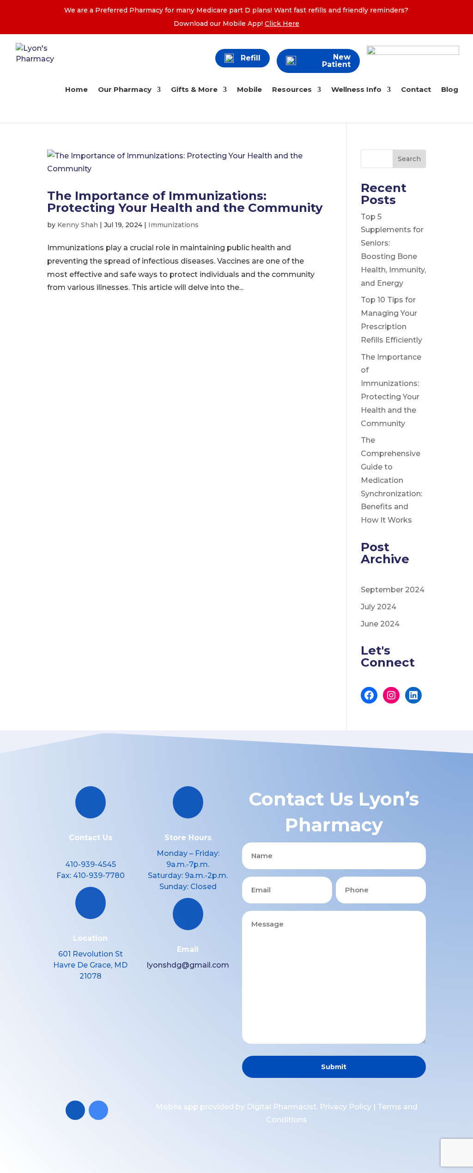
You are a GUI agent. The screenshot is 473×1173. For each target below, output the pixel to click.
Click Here (282, 23)
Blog (449, 90)
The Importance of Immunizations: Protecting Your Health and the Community (185, 201)
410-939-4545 (90, 864)
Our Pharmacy (125, 90)
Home (76, 90)
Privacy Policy (345, 1106)
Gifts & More (194, 90)
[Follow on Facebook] (75, 1110)
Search (409, 159)
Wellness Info (356, 90)
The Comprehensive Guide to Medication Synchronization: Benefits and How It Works (391, 480)
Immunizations (173, 225)
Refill (251, 58)
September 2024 (392, 589)
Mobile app (177, 1106)
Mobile (249, 90)
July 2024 (378, 606)
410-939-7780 (99, 875)
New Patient (336, 61)
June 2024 (380, 624)
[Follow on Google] (98, 1110)
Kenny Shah (77, 225)
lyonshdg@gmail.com (188, 965)
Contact (416, 90)
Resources (292, 90)
